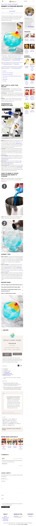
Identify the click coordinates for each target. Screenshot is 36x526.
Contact (30, 516)
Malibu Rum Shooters (8, 63)
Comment (3, 481)
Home (2, 4)
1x (18, 365)
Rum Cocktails (14, 4)
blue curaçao (7, 372)
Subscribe (16, 516)
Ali (8, 347)
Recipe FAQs (4, 79)
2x (19, 365)
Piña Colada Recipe (6, 59)
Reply (21, 465)
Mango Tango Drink (16, 59)
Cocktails (9, 4)
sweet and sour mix (8, 373)
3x (21, 365)
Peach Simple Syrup (5, 158)
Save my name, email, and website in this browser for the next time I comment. (12, 504)
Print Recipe (7, 354)
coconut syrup (18, 143)
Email (2, 498)
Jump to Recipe (12, 11)
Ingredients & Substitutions (7, 74)
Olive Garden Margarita (16, 67)
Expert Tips (4, 77)
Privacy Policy (5, 517)
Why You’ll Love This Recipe (7, 72)
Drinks (5, 4)
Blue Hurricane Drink (19, 58)
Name (2, 495)
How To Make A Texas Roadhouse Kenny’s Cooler (11, 76)
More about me (31, 26)
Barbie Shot (17, 63)
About (5, 516)
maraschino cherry (5, 374)
